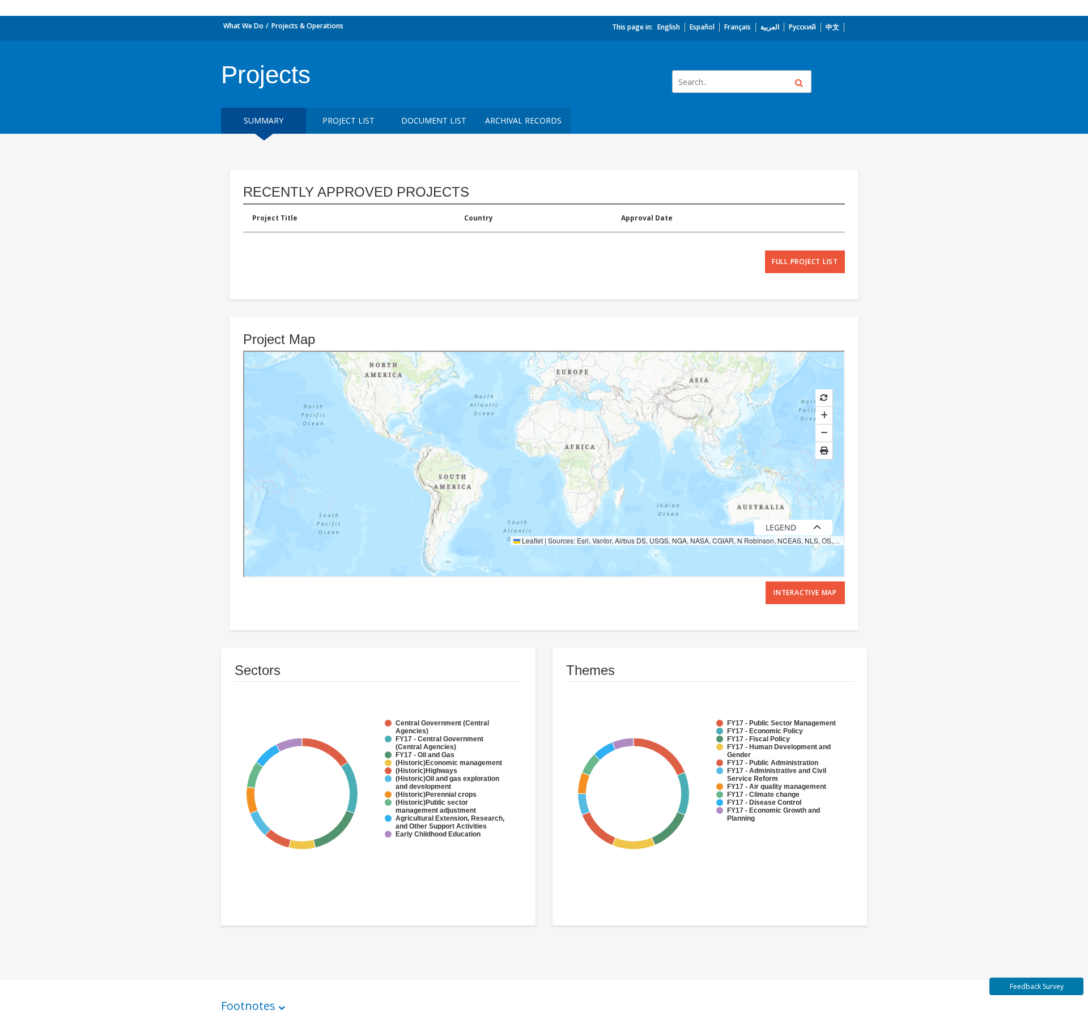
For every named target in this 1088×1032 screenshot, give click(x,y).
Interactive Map (805, 592)
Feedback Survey (1037, 986)
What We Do (243, 26)
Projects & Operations (307, 26)
